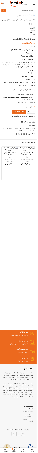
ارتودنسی (29, 131)
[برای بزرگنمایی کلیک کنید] (31, 13)
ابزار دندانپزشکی (7, 128)
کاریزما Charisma (28, 411)
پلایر (21, 20)
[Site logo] (18, 4)
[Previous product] (34, 24)
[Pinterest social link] (21, 134)
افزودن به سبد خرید (19, 112)
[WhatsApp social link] (18, 434)
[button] (21, 153)
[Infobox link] (18, 333)
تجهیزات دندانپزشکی (18, 128)
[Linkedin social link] (19, 134)
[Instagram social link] (23, 434)
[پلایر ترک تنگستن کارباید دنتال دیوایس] (27, 149)
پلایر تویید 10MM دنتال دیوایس (10, 154)
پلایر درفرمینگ (22, 131)
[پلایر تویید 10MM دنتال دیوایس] (10, 149)
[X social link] (24, 134)
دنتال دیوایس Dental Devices (28, 415)
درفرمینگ (27, 128)
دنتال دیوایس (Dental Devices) (27, 160)
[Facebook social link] (26, 134)
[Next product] (29, 24)
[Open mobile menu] (34, 4)
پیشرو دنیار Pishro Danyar (28, 421)
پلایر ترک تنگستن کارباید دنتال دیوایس (26, 154)
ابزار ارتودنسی (27, 20)
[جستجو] (3, 10)
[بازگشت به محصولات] (31, 24)
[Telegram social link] (16, 134)
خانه (34, 20)
